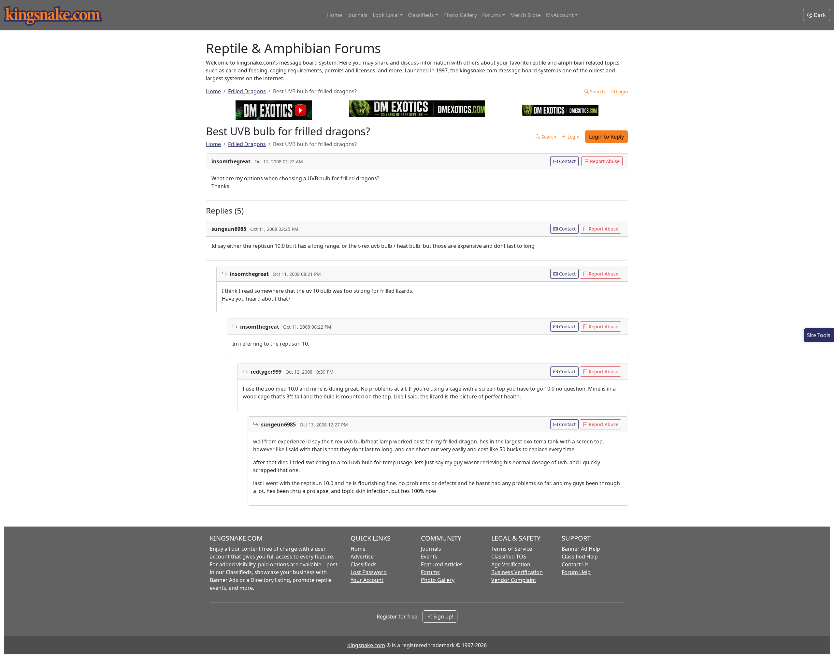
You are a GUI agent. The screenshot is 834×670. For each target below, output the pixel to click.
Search (597, 91)
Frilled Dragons (247, 91)
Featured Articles (442, 564)
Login (621, 91)
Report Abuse (604, 161)
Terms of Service (511, 548)
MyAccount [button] (560, 15)
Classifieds (364, 564)
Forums (430, 572)
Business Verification (517, 572)
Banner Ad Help (581, 548)
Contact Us (575, 564)
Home (334, 15)
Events (429, 556)
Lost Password (369, 572)
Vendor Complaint (513, 580)
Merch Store (525, 15)
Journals (357, 15)
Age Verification (510, 564)
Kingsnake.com (366, 645)
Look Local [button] (386, 15)
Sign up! (442, 616)
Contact (567, 161)
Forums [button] (491, 15)
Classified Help (580, 556)
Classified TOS (508, 556)
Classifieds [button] (421, 15)
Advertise (362, 556)
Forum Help (576, 572)
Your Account (367, 580)
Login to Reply (606, 136)
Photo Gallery (460, 15)
